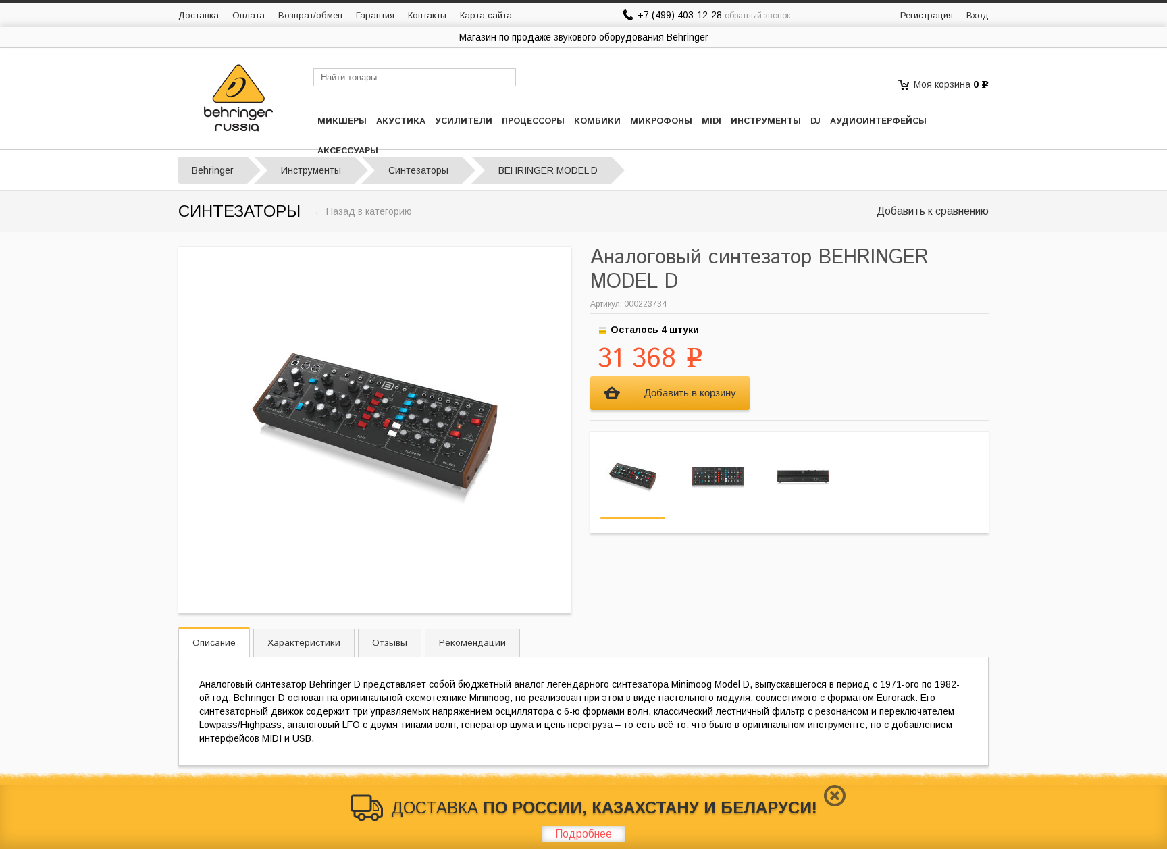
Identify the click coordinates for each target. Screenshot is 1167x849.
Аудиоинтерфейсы (878, 121)
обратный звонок (757, 15)
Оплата (248, 15)
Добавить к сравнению (933, 211)
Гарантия (375, 15)
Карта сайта (486, 15)
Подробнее (583, 834)
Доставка (198, 15)
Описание (214, 643)
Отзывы (389, 643)
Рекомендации (472, 643)
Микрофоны (661, 121)
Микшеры (342, 121)
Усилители (463, 121)
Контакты (427, 15)
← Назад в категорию (363, 211)
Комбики (597, 121)
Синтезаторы (418, 170)
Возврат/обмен (310, 15)
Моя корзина (942, 84)
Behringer (213, 170)
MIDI (711, 121)
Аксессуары (347, 151)
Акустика (400, 121)
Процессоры (533, 121)
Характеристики (303, 643)
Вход (977, 15)
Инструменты (766, 121)
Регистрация (926, 15)
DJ (815, 121)
